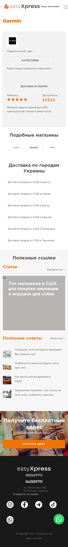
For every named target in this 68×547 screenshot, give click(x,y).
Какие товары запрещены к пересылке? (29, 68)
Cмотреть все (55, 269)
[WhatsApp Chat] (59, 519)
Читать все (56, 338)
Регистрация (53, 6)
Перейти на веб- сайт (20, 51)
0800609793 (34, 475)
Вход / (44, 6)
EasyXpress (42, 534)
